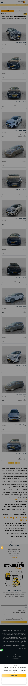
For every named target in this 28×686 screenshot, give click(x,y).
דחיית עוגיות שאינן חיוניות (14, 679)
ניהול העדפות (14, 682)
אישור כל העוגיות (14, 675)
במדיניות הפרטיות (10, 672)
